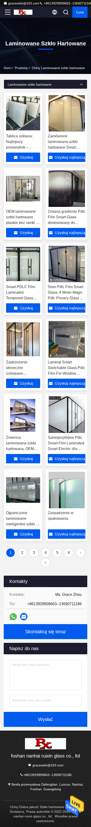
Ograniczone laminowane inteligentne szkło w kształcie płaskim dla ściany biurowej (22, 524)
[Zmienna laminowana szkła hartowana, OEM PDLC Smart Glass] (23, 414)
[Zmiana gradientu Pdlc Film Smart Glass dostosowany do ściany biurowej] (66, 188)
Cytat (80, 12)
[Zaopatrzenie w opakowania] (66, 490)
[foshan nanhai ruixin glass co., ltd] (23, 12)
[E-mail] (24, 617)
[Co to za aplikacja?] (13, 617)
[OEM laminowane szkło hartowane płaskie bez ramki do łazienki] (23, 188)
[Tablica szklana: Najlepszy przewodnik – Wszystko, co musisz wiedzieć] (23, 113)
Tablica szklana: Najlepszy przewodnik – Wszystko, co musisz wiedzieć (19, 147)
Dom (7, 68)
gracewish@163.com (23, 3)
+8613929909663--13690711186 (47, 774)
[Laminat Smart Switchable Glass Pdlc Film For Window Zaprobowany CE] (66, 339)
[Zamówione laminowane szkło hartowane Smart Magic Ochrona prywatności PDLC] (66, 113)
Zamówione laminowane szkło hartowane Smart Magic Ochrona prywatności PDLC (63, 147)
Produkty (21, 68)
